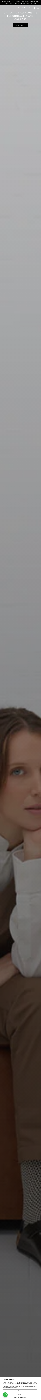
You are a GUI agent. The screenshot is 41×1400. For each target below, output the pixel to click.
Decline (20, 1394)
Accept (20, 1391)
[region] (20, 700)
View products (20, 27)
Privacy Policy (12, 1387)
